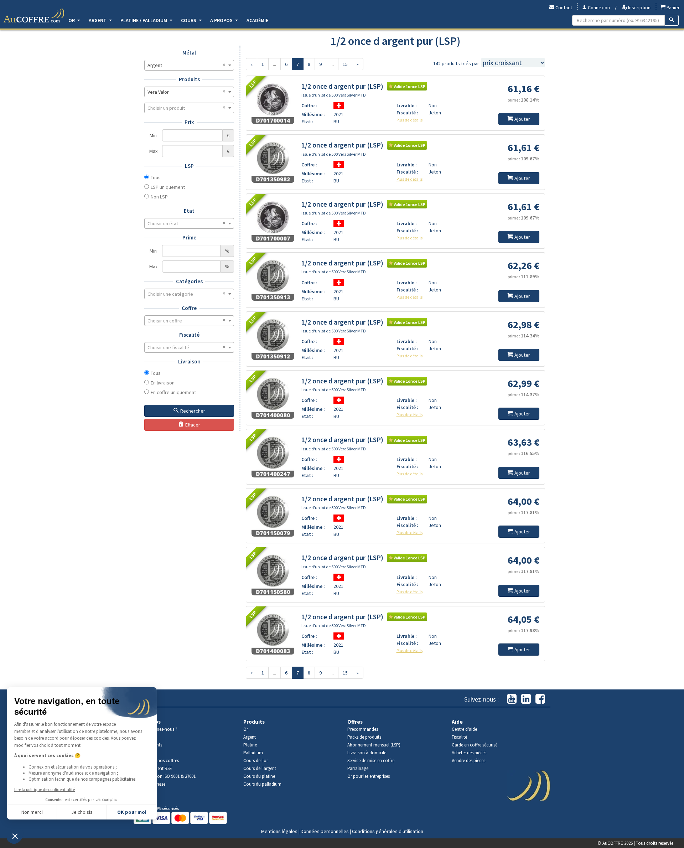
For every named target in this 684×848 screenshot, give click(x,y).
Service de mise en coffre (370, 760)
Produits (189, 79)
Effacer (192, 425)
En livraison (163, 382)
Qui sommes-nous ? (158, 729)
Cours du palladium (262, 784)
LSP (189, 165)
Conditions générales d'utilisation (387, 831)
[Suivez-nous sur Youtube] (512, 699)
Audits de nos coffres (159, 760)
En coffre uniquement (173, 392)
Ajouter (522, 119)
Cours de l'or (255, 760)
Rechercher (192, 411)
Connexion (598, 7)
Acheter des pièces (469, 753)
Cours (189, 20)
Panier (672, 7)
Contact (563, 7)
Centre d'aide (464, 729)
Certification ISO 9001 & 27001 (167, 776)
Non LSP (159, 196)
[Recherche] (672, 20)
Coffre (189, 308)
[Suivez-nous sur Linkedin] (526, 699)
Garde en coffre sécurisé (474, 745)
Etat (189, 210)
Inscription (639, 7)
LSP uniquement (168, 187)
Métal (189, 52)
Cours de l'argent (259, 768)
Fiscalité (189, 334)
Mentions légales (279, 831)
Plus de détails (410, 120)
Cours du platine (259, 776)
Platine (250, 745)
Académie (257, 20)
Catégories (189, 281)
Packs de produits (364, 737)
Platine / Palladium (144, 20)
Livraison (189, 361)
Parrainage (357, 768)
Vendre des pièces (468, 760)
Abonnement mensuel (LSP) (373, 745)
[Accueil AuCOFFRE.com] (34, 16)
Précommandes (362, 729)
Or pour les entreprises (368, 776)
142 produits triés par (456, 63)
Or (72, 20)
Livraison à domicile (366, 753)
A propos (222, 20)
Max (153, 151)
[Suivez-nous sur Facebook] (540, 699)
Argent (98, 20)
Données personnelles (325, 831)
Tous (156, 177)
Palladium (253, 753)
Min (153, 135)
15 (345, 64)
